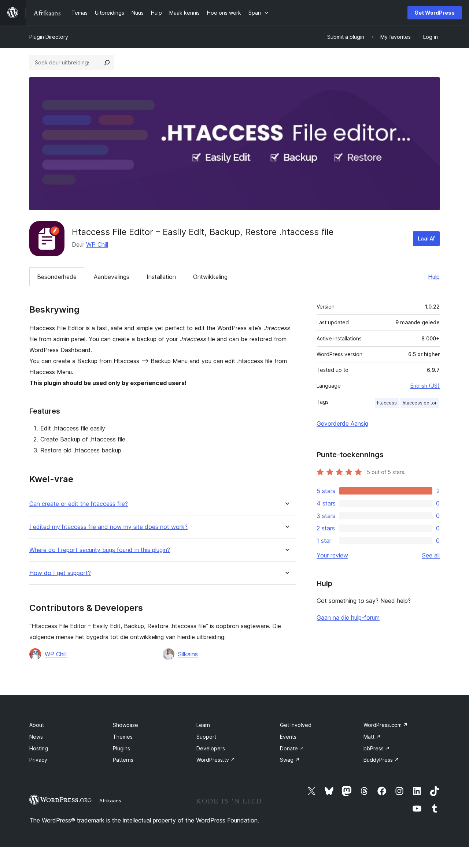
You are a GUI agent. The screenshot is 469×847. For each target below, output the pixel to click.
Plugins (121, 748)
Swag (290, 760)
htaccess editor (420, 403)
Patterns (123, 760)
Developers (210, 748)
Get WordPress (434, 13)
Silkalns (188, 654)
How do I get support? (60, 573)
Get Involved (295, 725)
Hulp (434, 276)
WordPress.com (385, 725)
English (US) (425, 386)
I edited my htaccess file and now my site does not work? (108, 526)
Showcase (125, 725)
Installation (161, 276)
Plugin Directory (48, 37)
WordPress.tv (215, 760)
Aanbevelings (111, 276)
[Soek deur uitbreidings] (107, 62)
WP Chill (97, 244)
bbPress (376, 748)
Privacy (38, 760)
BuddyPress (381, 760)
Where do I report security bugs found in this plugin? (99, 549)
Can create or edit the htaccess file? (78, 503)
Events (288, 737)
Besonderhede (57, 276)
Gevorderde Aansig (342, 423)
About (36, 725)
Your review (332, 555)
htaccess (387, 403)
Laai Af (426, 238)
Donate (292, 748)
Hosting (38, 748)
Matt (372, 737)
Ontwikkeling (210, 276)
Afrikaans (110, 800)
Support (206, 737)
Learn (203, 725)
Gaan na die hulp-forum (348, 617)
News (36, 737)
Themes (123, 737)
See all (431, 555)
